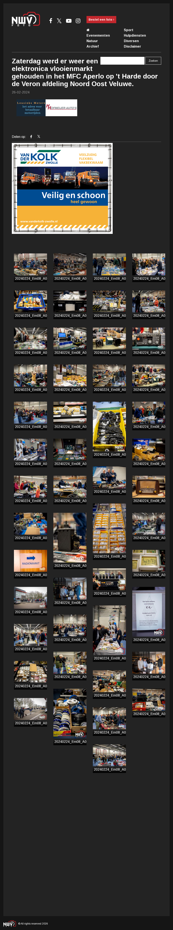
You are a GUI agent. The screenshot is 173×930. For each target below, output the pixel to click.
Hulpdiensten (135, 35)
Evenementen (98, 35)
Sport (128, 30)
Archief (92, 46)
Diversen (131, 41)
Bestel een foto (101, 19)
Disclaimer (132, 46)
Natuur (92, 41)
